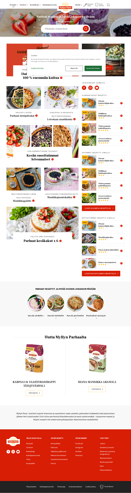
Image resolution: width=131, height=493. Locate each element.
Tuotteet (23, 5)
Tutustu (33, 393)
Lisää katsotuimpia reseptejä (100, 273)
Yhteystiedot (31, 486)
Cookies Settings (37, 68)
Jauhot (102, 443)
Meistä (77, 5)
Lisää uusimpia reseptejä (98, 208)
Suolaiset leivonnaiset (59, 459)
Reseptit (13, 5)
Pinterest (79, 455)
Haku (108, 5)
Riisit (102, 466)
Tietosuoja (61, 486)
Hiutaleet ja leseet (107, 447)
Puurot (53, 463)
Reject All (74, 68)
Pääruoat (54, 447)
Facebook (84, 88)
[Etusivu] (65, 7)
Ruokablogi (34, 5)
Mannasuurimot (106, 458)
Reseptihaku (55, 443)
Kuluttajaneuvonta (50, 5)
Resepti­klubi (91, 5)
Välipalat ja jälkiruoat (58, 451)
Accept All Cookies (93, 68)
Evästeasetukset (75, 486)
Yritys (28, 459)
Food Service (101, 5)
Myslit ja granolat (106, 462)
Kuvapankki (30, 463)
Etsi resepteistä (64, 21)
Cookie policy (90, 486)
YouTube (97, 88)
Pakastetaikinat (106, 470)
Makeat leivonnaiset (58, 455)
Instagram (90, 88)
